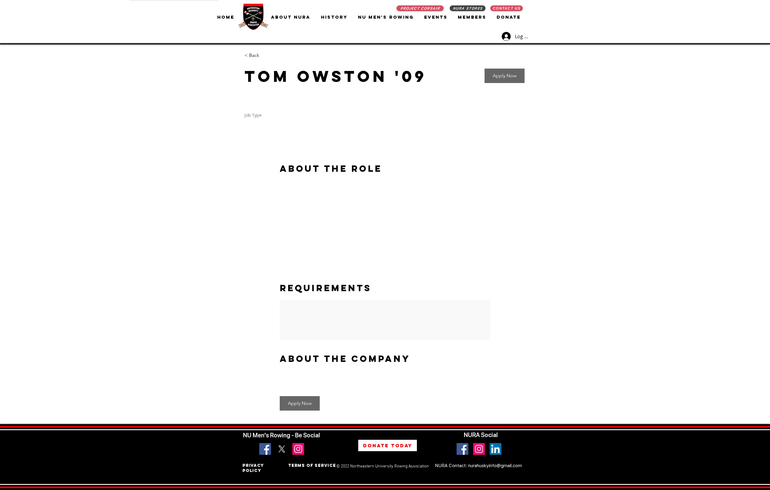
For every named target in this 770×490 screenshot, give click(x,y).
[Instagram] (298, 449)
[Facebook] (265, 449)
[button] (386, 17)
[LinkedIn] (495, 449)
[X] (282, 449)
